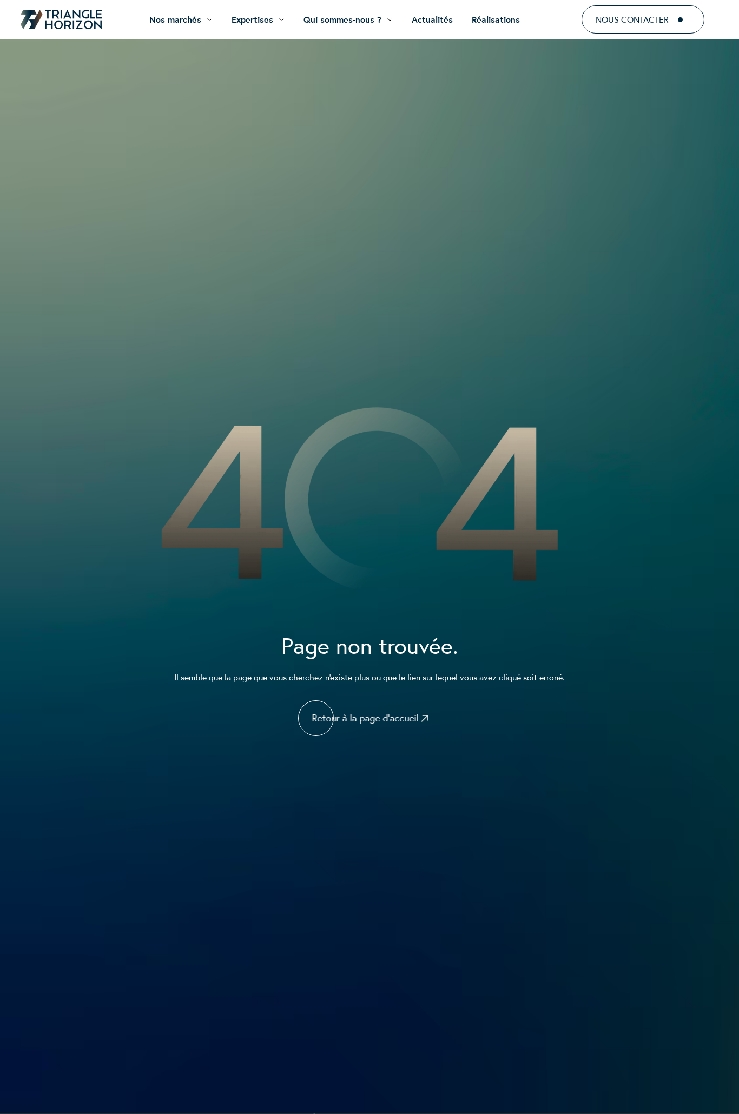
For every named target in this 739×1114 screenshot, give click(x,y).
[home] (61, 19)
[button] (181, 19)
